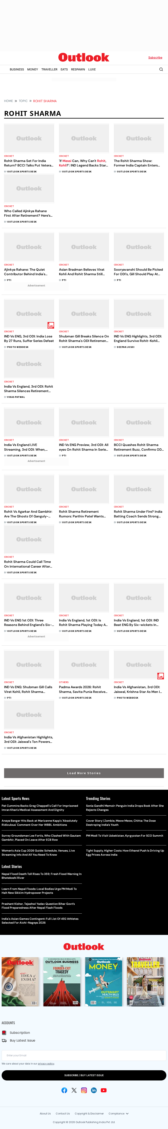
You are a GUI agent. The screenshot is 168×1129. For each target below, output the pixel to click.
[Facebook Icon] (64, 1090)
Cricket (9, 156)
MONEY (32, 69)
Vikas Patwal (16, 397)
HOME (8, 101)
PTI (9, 280)
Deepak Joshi (125, 347)
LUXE (92, 69)
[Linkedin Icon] (94, 1090)
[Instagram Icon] (84, 1090)
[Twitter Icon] (74, 1090)
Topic (23, 101)
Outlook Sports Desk (21, 171)
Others (64, 682)
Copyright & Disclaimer (89, 1113)
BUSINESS (17, 69)
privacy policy (46, 1063)
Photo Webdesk (17, 347)
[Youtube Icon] (103, 1090)
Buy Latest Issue (22, 1040)
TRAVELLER (49, 69)
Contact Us (63, 1113)
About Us (45, 1113)
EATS (64, 69)
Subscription (20, 1032)
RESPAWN (78, 69)
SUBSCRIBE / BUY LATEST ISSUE (84, 1075)
